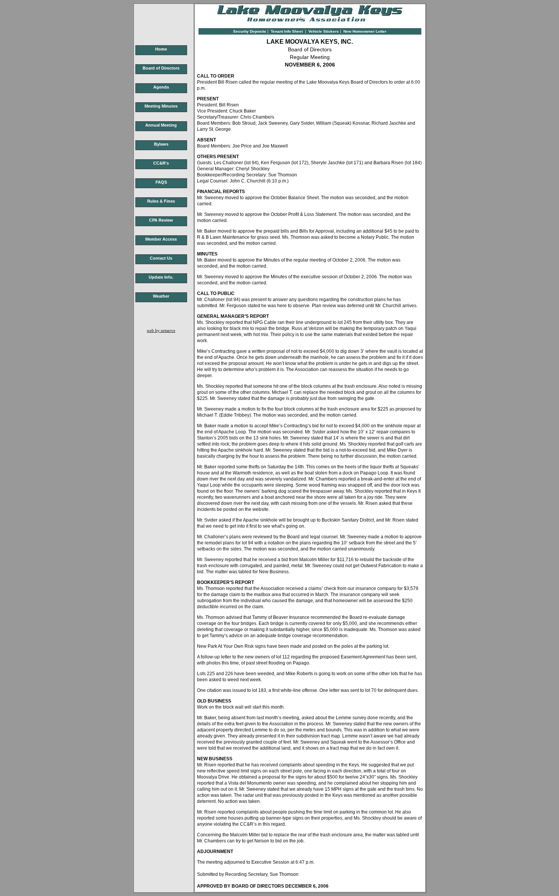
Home (161, 49)
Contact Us (161, 258)
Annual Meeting (161, 125)
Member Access (161, 239)
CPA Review (161, 220)
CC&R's (161, 163)
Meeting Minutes (161, 106)
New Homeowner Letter (364, 31)
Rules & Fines (161, 201)
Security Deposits (249, 31)
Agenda (161, 87)
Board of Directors (161, 68)
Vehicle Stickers (323, 31)
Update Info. (161, 277)
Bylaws (161, 144)
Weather (161, 296)
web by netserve (161, 330)
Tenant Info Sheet (287, 31)
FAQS (161, 182)
